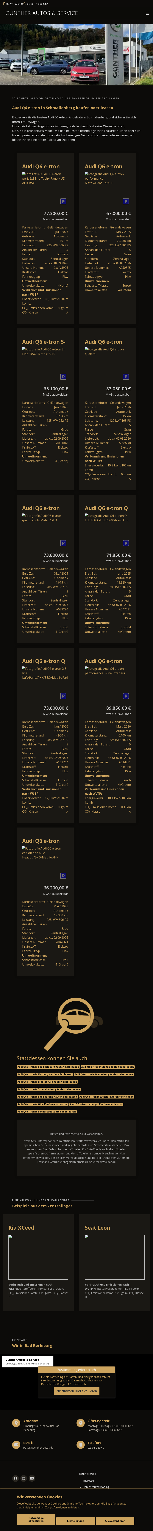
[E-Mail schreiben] (32, 1478)
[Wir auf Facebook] (15, 1478)
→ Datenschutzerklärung (94, 1487)
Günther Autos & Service (42, 12)
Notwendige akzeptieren (36, 1519)
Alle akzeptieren (115, 1520)
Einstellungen (75, 1520)
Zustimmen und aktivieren (76, 1391)
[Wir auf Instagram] (23, 1478)
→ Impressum (87, 1480)
